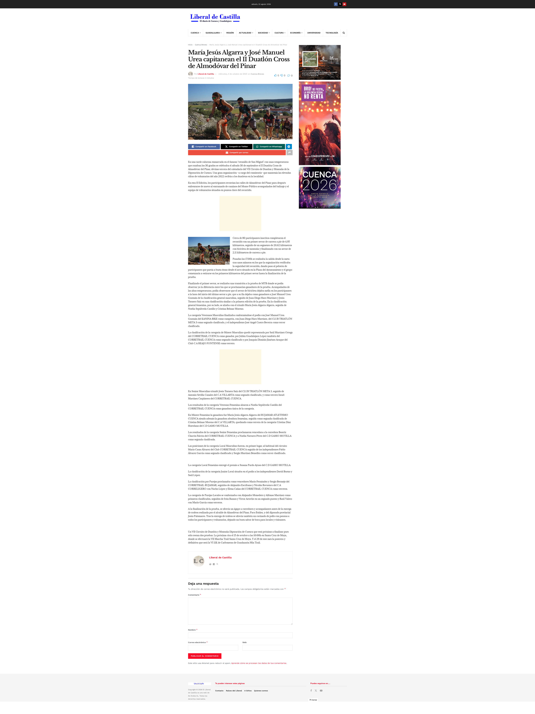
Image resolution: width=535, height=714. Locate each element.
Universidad (313, 33)
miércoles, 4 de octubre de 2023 (232, 74)
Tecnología (332, 33)
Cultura (279, 33)
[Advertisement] (240, 213)
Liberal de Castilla (206, 74)
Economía (295, 33)
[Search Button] (344, 33)
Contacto (219, 691)
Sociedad (263, 33)
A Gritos (248, 691)
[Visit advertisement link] (296, 19)
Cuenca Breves (201, 45)
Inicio (190, 45)
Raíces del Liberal (234, 691)
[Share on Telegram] (289, 146)
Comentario (194, 594)
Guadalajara (213, 33)
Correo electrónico (198, 642)
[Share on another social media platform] (289, 152)
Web (244, 642)
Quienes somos (261, 691)
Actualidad (245, 33)
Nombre (193, 629)
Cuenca (195, 33)
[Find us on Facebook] (336, 4)
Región (230, 33)
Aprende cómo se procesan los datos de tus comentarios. (259, 663)
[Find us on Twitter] (340, 4)
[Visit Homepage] (215, 18)
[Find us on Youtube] (344, 4)
